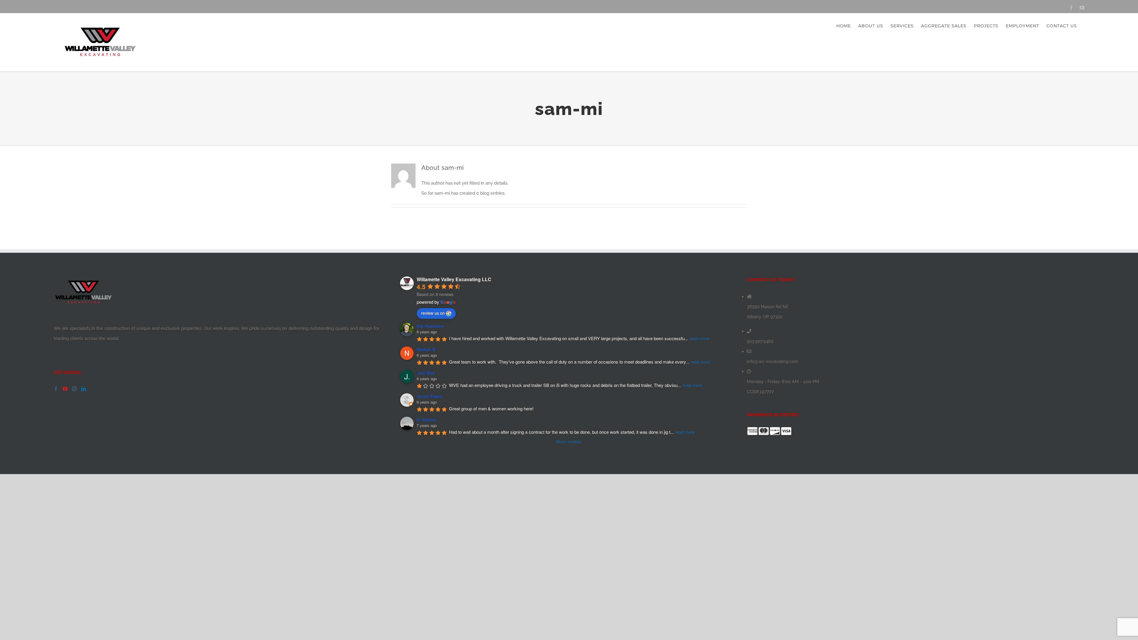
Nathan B (426, 349)
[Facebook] (56, 388)
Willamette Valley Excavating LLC (454, 279)
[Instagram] (74, 388)
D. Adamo (426, 420)
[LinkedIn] (83, 388)
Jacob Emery (430, 396)
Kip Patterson (430, 326)
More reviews (568, 441)
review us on (433, 313)
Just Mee (426, 373)
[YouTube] (65, 388)
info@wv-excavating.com (772, 361)
